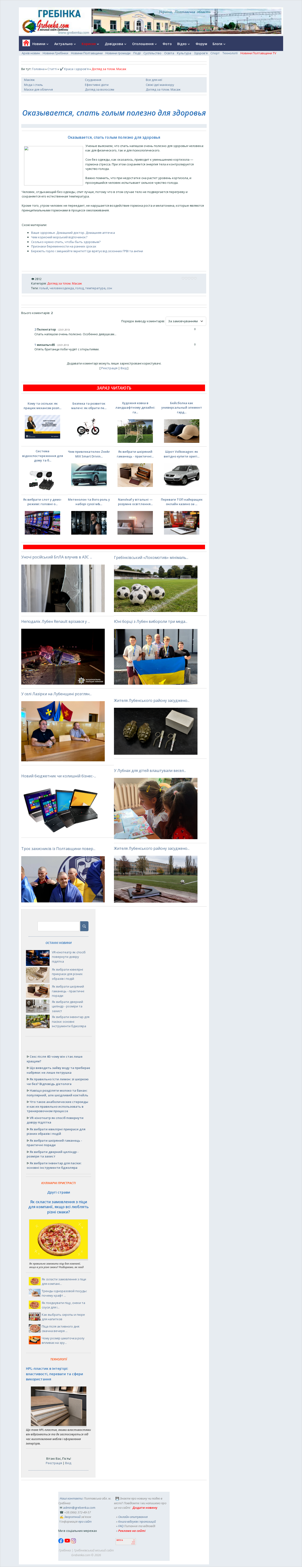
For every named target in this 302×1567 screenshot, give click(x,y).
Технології (230, 53)
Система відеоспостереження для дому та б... (42, 455)
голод (79, 288)
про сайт (85, 1521)
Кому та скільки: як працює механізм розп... (42, 405)
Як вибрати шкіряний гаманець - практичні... (135, 453)
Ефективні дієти (97, 85)
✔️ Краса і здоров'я (74, 69)
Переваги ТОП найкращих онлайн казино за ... (181, 501)
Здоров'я (201, 53)
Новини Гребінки (55, 53)
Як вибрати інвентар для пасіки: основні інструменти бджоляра (70, 1021)
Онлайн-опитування (133, 1517)
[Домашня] (24, 44)
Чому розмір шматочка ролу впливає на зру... (63, 1340)
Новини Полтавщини (87, 53)
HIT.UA (120, 1540)
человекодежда (62, 288)
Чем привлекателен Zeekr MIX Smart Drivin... (89, 453)
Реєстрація (109, 368)
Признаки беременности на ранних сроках (63, 246)
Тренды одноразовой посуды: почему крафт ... (64, 1293)
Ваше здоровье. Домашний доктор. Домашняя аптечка (73, 232)
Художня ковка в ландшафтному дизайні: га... (135, 407)
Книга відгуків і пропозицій (137, 1521)
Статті (52, 69)
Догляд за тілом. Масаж (163, 89)
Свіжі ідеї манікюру (160, 85)
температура (95, 288)
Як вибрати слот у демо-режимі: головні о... (42, 501)
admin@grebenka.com (79, 1507)
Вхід (124, 368)
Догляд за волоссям (99, 89)
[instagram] (73, 1542)
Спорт (215, 53)
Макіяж (29, 80)
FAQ (120, 1526)
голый (43, 288)
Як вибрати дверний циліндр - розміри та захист (67, 1006)
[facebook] (61, 1542)
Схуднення (93, 80)
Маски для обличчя (38, 89)
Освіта (169, 53)
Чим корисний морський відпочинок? (59, 237)
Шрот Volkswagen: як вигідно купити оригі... (181, 453)
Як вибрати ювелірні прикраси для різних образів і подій (67, 974)
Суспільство (152, 53)
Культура (184, 53)
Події (137, 53)
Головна (38, 69)
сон (109, 288)
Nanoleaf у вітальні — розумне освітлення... (135, 501)
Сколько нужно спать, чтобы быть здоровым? (66, 242)
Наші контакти (71, 1498)
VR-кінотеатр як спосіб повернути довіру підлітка (69, 957)
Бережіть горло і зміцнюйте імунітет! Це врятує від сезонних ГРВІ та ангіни (87, 251)
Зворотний (72, 1517)
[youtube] (67, 1542)
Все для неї (154, 80)
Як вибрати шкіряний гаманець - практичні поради (68, 991)
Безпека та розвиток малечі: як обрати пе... (88, 405)
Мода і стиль (33, 85)
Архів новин (31, 53)
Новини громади (117, 53)
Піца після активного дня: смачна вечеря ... (61, 1328)
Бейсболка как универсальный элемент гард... (181, 407)
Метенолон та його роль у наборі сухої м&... (89, 501)
